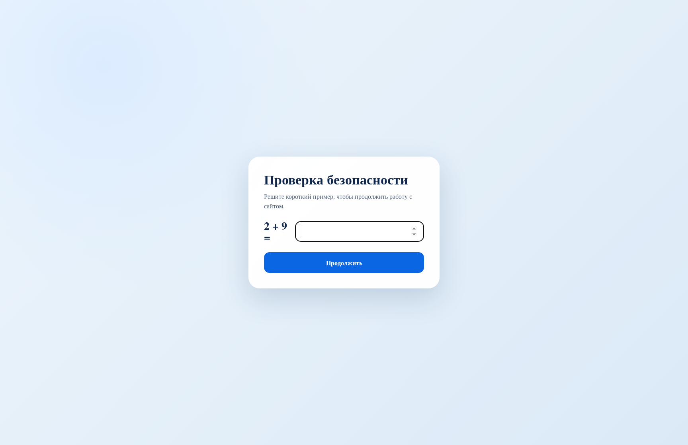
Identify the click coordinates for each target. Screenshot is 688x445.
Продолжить (344, 262)
